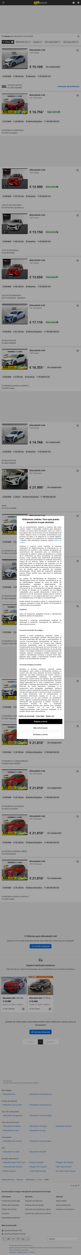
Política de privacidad (26, 716)
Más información (40, 728)
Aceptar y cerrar (40, 721)
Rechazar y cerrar (40, 734)
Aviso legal (40, 716)
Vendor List (50, 716)
